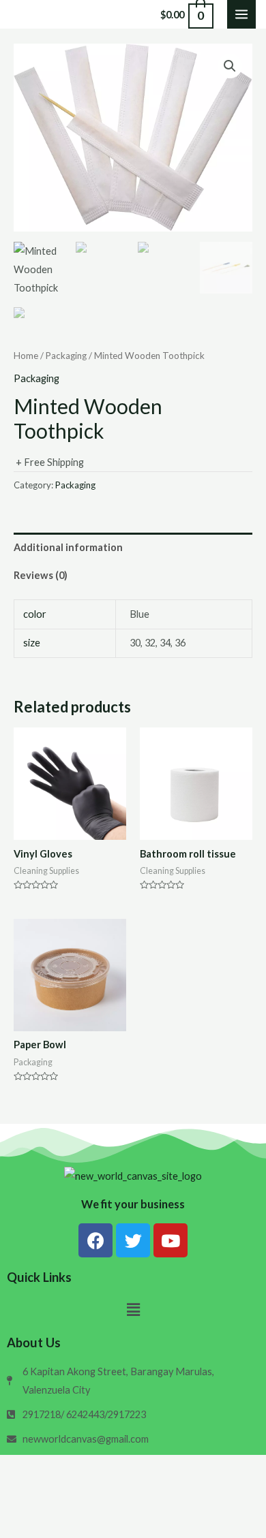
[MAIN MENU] (241, 14)
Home (26, 355)
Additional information (68, 547)
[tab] (133, 547)
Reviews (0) (41, 575)
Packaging (66, 355)
